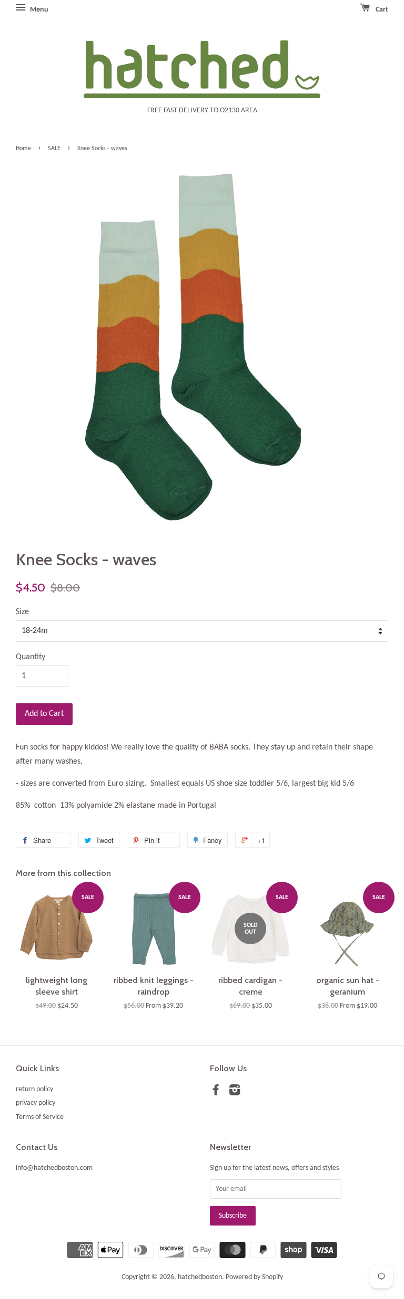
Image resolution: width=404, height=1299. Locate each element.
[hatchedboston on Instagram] (234, 1092)
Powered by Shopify (254, 1277)
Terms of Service (40, 1117)
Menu (38, 10)
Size (22, 612)
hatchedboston (200, 1277)
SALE (54, 148)
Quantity (30, 657)
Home (23, 148)
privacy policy (35, 1103)
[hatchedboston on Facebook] (215, 1092)
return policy (34, 1089)
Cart (381, 10)
